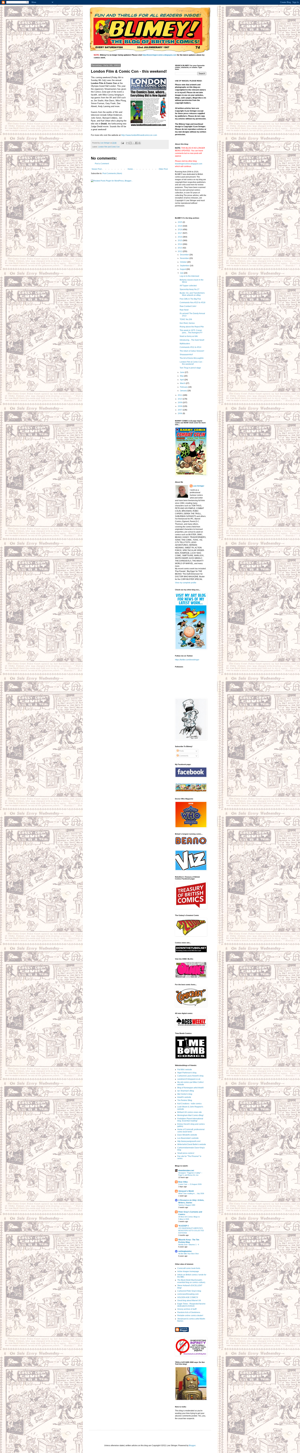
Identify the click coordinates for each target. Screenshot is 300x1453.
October (183, 262)
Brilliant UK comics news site (189, 1112)
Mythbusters (185, 344)
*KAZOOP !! (183, 1226)
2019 (180, 226)
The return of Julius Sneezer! (192, 351)
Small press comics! (185, 1153)
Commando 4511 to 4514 (190, 347)
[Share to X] (133, 143)
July (182, 273)
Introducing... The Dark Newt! (192, 340)
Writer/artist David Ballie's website (191, 1144)
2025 (180, 222)
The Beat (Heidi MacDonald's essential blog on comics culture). (191, 1281)
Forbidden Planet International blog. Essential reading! (190, 1120)
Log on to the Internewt (189, 276)
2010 (180, 399)
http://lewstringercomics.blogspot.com (159, 55)
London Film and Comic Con (109, 147)
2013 (180, 248)
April (182, 380)
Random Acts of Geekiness (188, 1312)
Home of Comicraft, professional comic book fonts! (191, 1130)
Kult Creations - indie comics (189, 1104)
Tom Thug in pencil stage (190, 368)
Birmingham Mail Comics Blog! (190, 1115)
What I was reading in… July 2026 (191, 1193)
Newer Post (97, 169)
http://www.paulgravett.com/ (188, 1141)
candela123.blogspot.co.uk (188, 1079)
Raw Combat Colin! (188, 306)
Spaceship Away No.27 (189, 289)
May (182, 376)
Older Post (163, 169)
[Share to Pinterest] (139, 143)
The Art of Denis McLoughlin (192, 358)
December (184, 255)
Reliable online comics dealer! (190, 1315)
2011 (180, 395)
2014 (180, 244)
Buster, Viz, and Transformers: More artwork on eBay (192, 294)
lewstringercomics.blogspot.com (188, 164)
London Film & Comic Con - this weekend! (191, 363)
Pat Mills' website (184, 1069)
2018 (180, 229)
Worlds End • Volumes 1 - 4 (188, 1244)
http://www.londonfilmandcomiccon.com (139, 135)
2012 (180, 251)
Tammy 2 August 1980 (186, 1205)
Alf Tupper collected (188, 286)
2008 (180, 406)
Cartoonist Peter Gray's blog (189, 1291)
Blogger (192, 1445)
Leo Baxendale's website (188, 1138)
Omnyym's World (186, 1191)
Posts (181, 751)
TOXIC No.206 (186, 319)
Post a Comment (102, 164)
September (185, 266)
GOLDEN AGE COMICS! (187, 1297)
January (183, 391)
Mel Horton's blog (184, 1094)
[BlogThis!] (130, 143)
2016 (180, 237)
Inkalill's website (184, 1097)
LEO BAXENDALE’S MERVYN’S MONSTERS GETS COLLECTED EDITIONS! (191, 1230)
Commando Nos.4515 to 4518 (192, 302)
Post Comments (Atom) (112, 173)
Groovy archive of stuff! (187, 1309)
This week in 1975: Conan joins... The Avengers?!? (191, 331)
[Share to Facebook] (136, 143)
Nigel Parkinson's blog (186, 1073)
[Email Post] (122, 143)
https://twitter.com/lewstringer (187, 660)
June (182, 372)
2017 (180, 233)
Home (130, 169)
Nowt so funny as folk (189, 336)
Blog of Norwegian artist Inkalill (190, 1088)
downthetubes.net (186, 1170)
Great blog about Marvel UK (189, 1300)
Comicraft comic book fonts (188, 1268)
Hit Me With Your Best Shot (188, 1254)
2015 (180, 240)
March (183, 383)
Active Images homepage (188, 1271)
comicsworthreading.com (188, 1294)
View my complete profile (185, 583)
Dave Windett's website (187, 1135)
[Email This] (127, 143)
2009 (180, 402)
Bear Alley (183, 1182)
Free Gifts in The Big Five (190, 299)
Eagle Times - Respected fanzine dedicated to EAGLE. (191, 1305)
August (183, 269)
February (184, 387)
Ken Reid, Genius (187, 323)
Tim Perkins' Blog (184, 1100)
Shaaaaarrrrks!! (186, 354)
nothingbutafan (185, 1251)
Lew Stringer (198, 486)
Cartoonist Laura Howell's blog (190, 1076)
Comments (183, 756)
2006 (180, 413)
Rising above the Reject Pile (192, 327)
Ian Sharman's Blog (185, 1091)
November (184, 258)
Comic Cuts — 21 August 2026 (190, 1184)
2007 (180, 410)
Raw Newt (184, 310)
